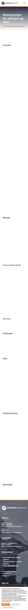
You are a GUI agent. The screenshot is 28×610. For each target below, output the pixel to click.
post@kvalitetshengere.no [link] (14, 546)
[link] (10, 3)
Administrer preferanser (8, 607)
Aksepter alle (5, 604)
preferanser (21, 598)
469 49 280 (9, 531)
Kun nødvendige (15, 604)
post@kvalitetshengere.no (14, 532)
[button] (24, 3)
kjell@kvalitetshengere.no (14, 526)
